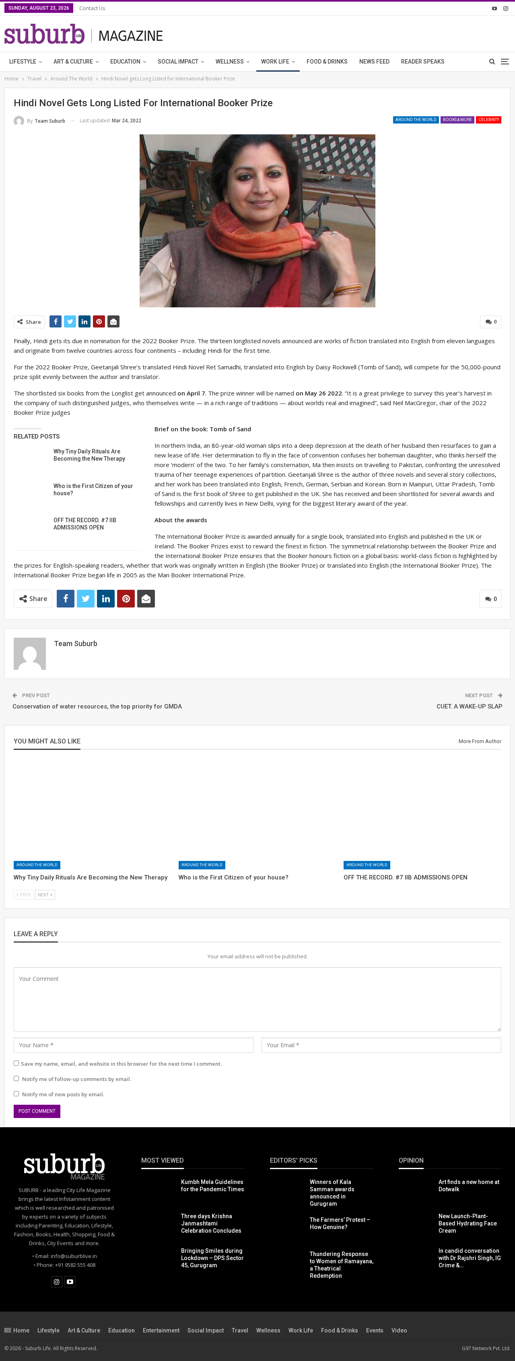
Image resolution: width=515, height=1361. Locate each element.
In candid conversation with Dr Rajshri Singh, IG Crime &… (470, 1258)
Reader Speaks (423, 61)
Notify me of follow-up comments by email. (76, 1079)
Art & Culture (73, 61)
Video (399, 1330)
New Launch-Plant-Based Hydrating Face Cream (468, 1223)
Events (374, 1330)
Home (21, 1330)
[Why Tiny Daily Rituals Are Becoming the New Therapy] (31, 461)
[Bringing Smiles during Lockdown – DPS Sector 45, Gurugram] (158, 1260)
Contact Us (92, 8)
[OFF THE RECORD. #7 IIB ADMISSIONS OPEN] (31, 529)
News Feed (374, 61)
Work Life (275, 61)
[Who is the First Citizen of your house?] (31, 495)
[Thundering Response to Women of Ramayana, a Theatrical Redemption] (287, 1263)
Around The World (416, 119)
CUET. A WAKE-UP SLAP (470, 706)
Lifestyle (22, 61)
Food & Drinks (327, 61)
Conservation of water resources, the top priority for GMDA (97, 706)
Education (125, 61)
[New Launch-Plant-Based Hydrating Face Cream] (416, 1225)
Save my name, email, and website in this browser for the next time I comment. (121, 1063)
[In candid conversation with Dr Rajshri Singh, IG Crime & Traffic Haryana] (416, 1260)
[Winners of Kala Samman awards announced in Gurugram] (287, 1191)
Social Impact (178, 61)
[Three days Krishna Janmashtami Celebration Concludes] (158, 1225)
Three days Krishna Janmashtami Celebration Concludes (211, 1223)
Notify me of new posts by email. (63, 1094)
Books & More (457, 119)
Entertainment (161, 1330)
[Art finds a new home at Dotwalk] (416, 1191)
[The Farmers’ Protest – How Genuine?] (287, 1229)
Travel (240, 1330)
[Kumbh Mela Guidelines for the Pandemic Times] (158, 1191)
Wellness (230, 61)
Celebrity (488, 119)
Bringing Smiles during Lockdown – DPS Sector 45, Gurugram (212, 1258)
